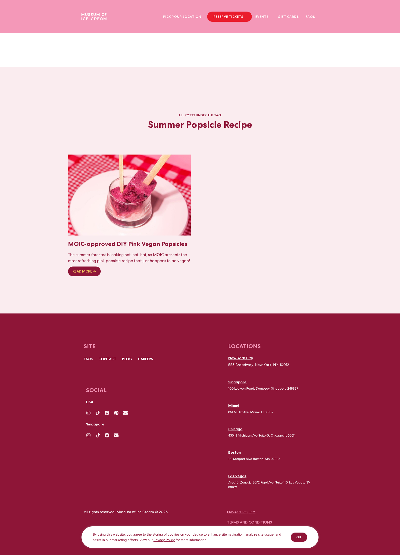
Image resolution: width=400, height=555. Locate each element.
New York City (240, 358)
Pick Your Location (182, 17)
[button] (183, 17)
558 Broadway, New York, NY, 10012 (258, 364)
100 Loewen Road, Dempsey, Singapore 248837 (263, 388)
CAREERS (145, 359)
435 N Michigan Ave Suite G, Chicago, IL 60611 (261, 435)
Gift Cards (288, 17)
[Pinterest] (116, 413)
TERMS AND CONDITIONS (249, 522)
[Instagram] (88, 413)
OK (299, 537)
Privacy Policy (164, 540)
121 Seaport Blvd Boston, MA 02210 (254, 459)
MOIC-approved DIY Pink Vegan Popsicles (127, 243)
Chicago (235, 429)
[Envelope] (125, 413)
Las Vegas (237, 476)
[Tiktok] (97, 413)
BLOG (127, 359)
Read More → (84, 271)
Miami (233, 405)
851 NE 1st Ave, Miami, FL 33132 (250, 412)
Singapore (237, 382)
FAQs (310, 17)
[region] (200, 540)
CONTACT (107, 359)
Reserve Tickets (228, 17)
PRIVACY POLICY (241, 512)
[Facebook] (107, 413)
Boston (234, 452)
